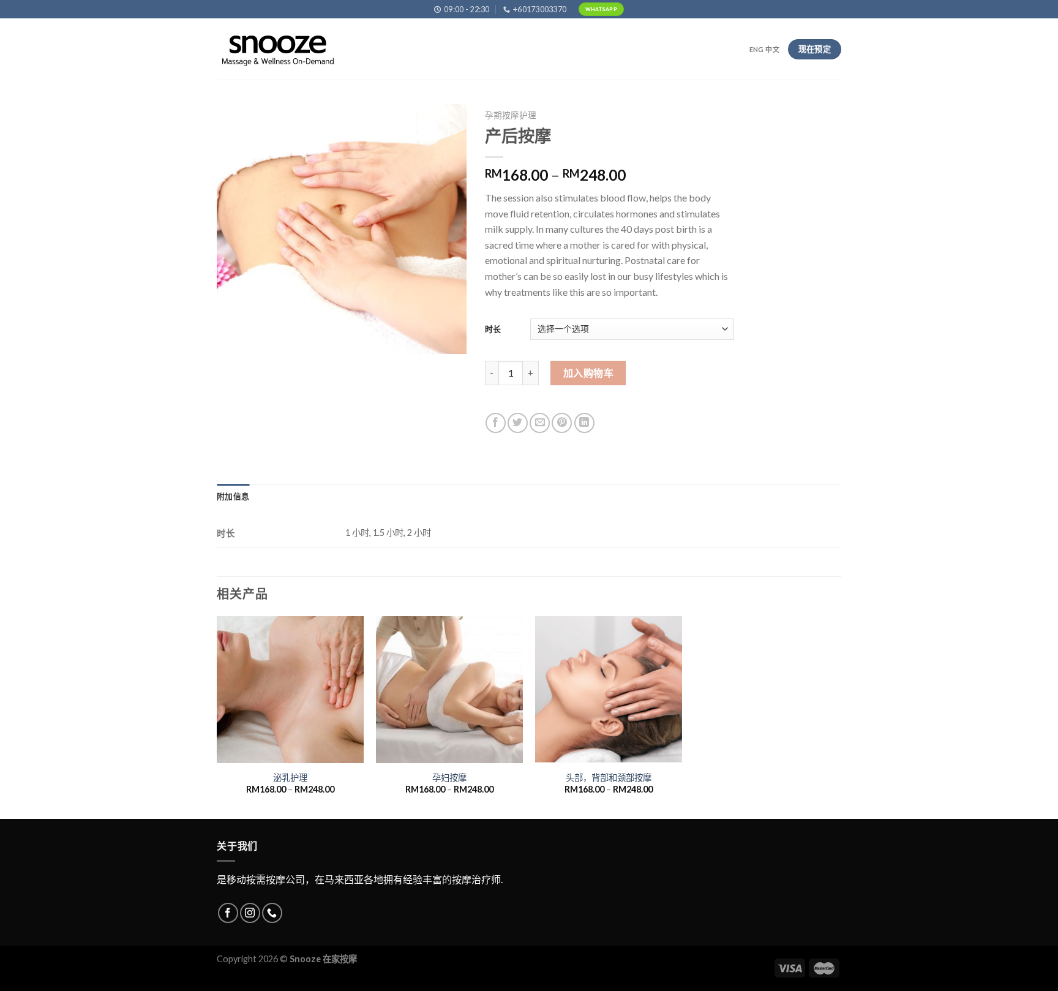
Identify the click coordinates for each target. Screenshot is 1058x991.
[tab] (233, 496)
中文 (772, 49)
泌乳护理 (290, 777)
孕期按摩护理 (510, 115)
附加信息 (233, 496)
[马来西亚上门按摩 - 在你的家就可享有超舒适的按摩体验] (278, 49)
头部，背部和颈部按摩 (608, 777)
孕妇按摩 (449, 777)
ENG (756, 49)
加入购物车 (588, 373)
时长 (493, 329)
